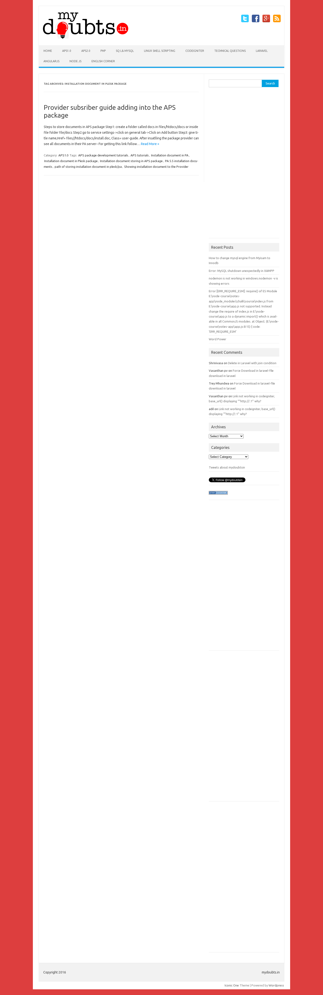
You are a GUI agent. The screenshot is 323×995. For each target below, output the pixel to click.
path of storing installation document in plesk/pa (88, 166)
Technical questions (230, 50)
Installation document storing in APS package (131, 161)
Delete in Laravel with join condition (252, 363)
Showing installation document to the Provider (156, 166)
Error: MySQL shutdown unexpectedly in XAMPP (241, 270)
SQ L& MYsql (125, 50)
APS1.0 (66, 50)
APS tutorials (140, 155)
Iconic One (232, 985)
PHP (103, 50)
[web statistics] (218, 495)
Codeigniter (194, 50)
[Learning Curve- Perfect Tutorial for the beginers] (86, 37)
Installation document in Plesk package (71, 161)
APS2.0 (85, 50)
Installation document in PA (169, 155)
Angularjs (51, 61)
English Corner (103, 61)
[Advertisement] (244, 164)
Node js (75, 61)
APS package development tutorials (103, 155)
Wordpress (276, 985)
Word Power (217, 339)
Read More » (150, 144)
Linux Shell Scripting (159, 50)
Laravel (262, 50)
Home (48, 50)
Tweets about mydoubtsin (227, 467)
